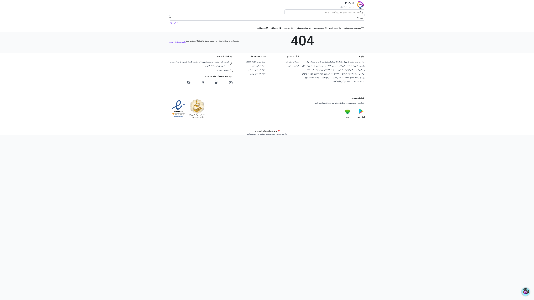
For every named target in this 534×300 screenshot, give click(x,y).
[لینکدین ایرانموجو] (216, 82)
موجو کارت (261, 28)
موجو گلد (275, 28)
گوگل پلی (361, 117)
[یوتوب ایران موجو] (231, 82)
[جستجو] (361, 12)
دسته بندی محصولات (352, 28)
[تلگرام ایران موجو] (202, 82)
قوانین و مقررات (292, 65)
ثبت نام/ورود (175, 22)
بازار (347, 117)
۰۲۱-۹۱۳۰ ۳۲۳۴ (222, 70)
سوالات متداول (302, 28)
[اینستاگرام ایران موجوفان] (188, 82)
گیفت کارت (333, 28)
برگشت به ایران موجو (177, 42)
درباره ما (287, 28)
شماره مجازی (319, 28)
